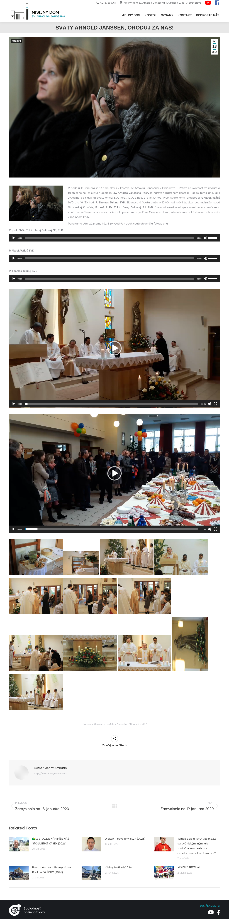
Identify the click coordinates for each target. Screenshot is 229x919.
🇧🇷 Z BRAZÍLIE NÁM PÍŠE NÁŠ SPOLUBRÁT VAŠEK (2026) (50, 841)
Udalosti (16, 41)
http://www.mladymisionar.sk (50, 773)
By (116, 724)
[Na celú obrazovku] (215, 404)
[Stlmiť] (205, 238)
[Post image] (19, 844)
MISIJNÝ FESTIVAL (189, 867)
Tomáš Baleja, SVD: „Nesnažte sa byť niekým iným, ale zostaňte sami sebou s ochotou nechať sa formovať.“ (196, 846)
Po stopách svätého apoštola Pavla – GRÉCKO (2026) (51, 870)
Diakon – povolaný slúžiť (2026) (125, 838)
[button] (114, 348)
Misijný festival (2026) (118, 867)
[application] (114, 238)
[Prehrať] (13, 238)
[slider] (213, 237)
